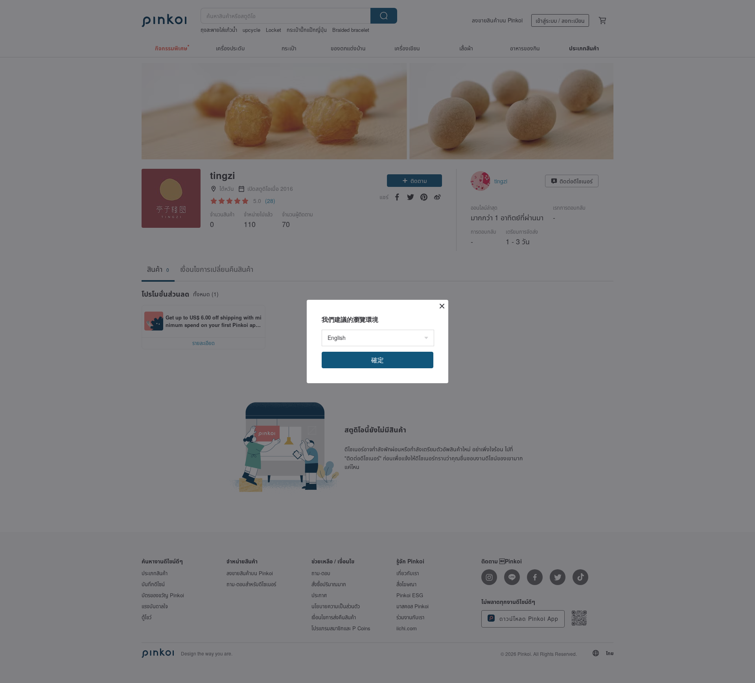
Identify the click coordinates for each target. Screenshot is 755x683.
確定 (377, 359)
